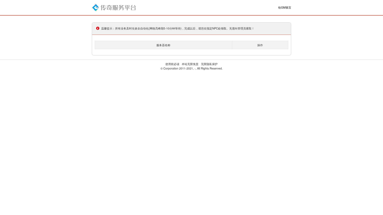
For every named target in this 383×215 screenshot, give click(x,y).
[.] (114, 7)
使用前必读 (172, 64)
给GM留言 (284, 7)
